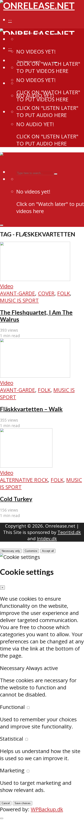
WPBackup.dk (47, 809)
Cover (46, 293)
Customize (31, 550)
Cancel (6, 803)
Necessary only (11, 550)
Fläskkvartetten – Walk (31, 409)
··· (10, 20)
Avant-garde (17, 293)
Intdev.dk (47, 538)
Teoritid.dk (69, 532)
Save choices (22, 803)
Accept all (48, 550)
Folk (63, 293)
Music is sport (19, 300)
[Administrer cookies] (1, 818)
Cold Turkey (16, 498)
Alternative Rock (24, 479)
